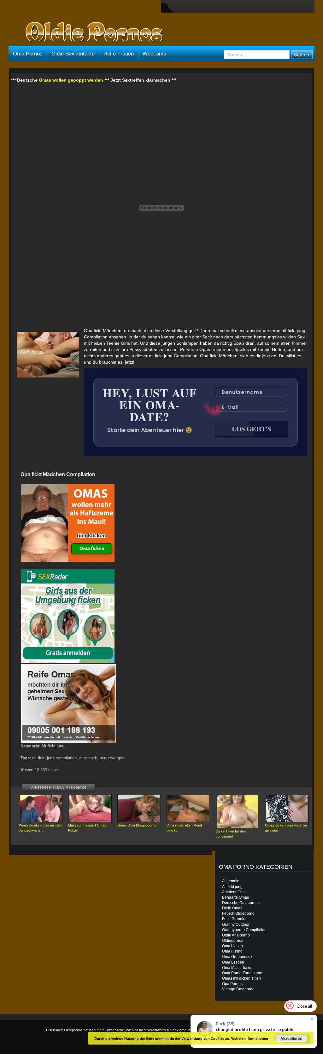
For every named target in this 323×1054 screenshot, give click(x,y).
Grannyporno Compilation (244, 930)
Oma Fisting (232, 951)
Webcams (154, 54)
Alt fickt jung (52, 746)
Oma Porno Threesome (242, 973)
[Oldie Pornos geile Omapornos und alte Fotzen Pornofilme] (91, 32)
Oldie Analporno (236, 935)
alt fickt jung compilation (54, 758)
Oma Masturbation (238, 967)
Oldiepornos (232, 940)
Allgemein (230, 881)
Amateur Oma (234, 892)
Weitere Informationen (249, 1038)
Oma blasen (232, 946)
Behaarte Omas (235, 897)
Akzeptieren (291, 1038)
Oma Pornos (28, 54)
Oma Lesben (233, 962)
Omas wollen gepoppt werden (71, 80)
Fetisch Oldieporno (238, 913)
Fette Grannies (234, 919)
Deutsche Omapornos (241, 903)
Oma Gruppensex (237, 956)
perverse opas (113, 758)
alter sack (88, 758)
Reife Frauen (118, 54)
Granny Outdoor (236, 924)
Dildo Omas (232, 908)
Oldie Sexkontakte (73, 54)
